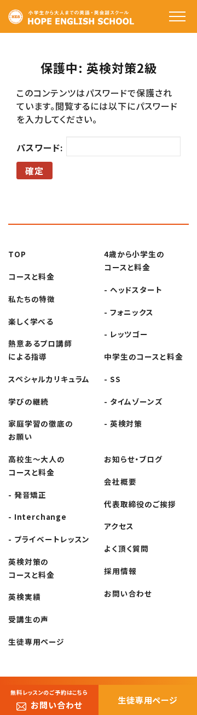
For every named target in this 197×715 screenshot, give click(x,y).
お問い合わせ (128, 593)
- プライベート (49, 539)
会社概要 (120, 481)
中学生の (143, 356)
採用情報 (120, 570)
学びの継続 (28, 401)
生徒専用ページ (36, 641)
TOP (17, 253)
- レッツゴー (126, 333)
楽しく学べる (31, 321)
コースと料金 (31, 276)
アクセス (119, 525)
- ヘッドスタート (133, 289)
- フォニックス (129, 312)
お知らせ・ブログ (133, 458)
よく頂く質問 (126, 548)
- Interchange (37, 516)
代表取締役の (140, 503)
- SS (112, 378)
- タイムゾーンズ (133, 401)
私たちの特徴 (31, 298)
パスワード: (41, 147)
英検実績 (24, 596)
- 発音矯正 (27, 494)
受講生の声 (28, 619)
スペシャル (49, 378)
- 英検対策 (123, 423)
